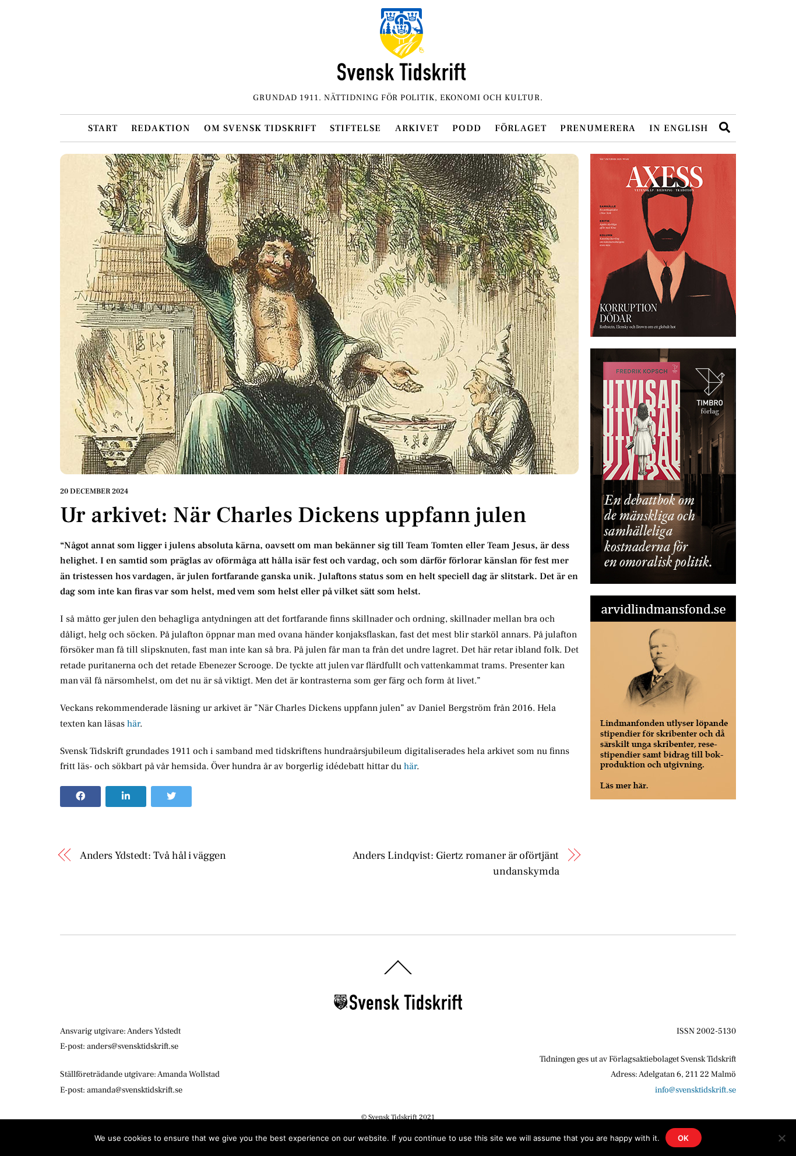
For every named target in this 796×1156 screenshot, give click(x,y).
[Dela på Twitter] (171, 796)
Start (103, 128)
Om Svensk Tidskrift (260, 128)
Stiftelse (355, 128)
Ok (684, 1138)
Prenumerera (598, 128)
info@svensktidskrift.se (695, 1089)
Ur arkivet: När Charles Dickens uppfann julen (293, 515)
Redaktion (161, 128)
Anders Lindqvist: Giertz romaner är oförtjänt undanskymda (456, 862)
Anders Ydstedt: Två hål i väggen (153, 855)
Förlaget (521, 128)
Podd (466, 128)
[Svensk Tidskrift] (401, 75)
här (133, 723)
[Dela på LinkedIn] (126, 796)
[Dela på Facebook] (80, 796)
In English (678, 128)
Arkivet (417, 128)
